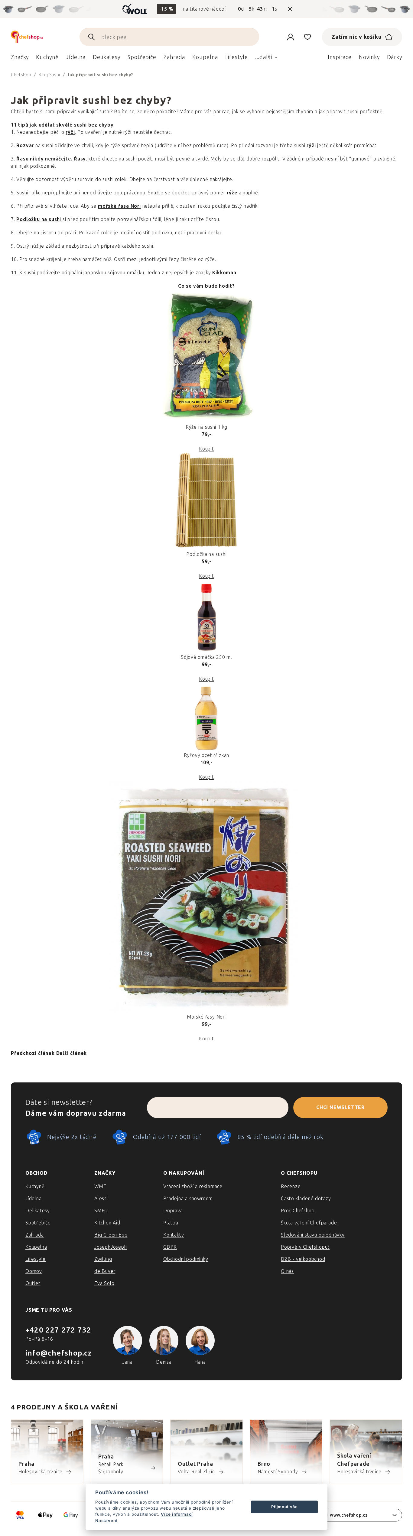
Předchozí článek (33, 1053)
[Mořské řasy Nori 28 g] (206, 897)
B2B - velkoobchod (303, 1259)
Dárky (394, 57)
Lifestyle (35, 1259)
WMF (100, 1186)
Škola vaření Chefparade (309, 1223)
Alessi (101, 1198)
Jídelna (33, 1198)
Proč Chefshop (297, 1211)
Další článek (71, 1053)
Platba (170, 1223)
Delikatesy (37, 1211)
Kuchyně (35, 1186)
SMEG (101, 1211)
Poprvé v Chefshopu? (305, 1247)
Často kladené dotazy (306, 1198)
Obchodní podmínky (185, 1259)
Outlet (33, 1283)
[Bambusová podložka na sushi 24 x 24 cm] (206, 502)
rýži (70, 132)
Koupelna (36, 1247)
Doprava (173, 1211)
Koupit (206, 449)
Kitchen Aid (107, 1223)
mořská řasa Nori (119, 206)
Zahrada (34, 1235)
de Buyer (104, 1271)
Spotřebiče (38, 1223)
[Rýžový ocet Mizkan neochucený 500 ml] (206, 717)
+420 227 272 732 (58, 1330)
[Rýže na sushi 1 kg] (206, 357)
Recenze (291, 1186)
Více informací (177, 1514)
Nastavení (106, 1520)
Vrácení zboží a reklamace (193, 1186)
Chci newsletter (340, 1107)
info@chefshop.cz (58, 1353)
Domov (33, 1271)
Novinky (369, 57)
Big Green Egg (110, 1235)
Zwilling (103, 1259)
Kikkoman (224, 273)
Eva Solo (104, 1283)
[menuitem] (20, 58)
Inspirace (340, 57)
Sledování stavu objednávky (313, 1235)
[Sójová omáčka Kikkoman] (206, 617)
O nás (287, 1271)
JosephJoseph (110, 1247)
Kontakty (173, 1235)
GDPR (170, 1247)
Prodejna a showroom (188, 1198)
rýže (232, 193)
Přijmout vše (284, 1506)
